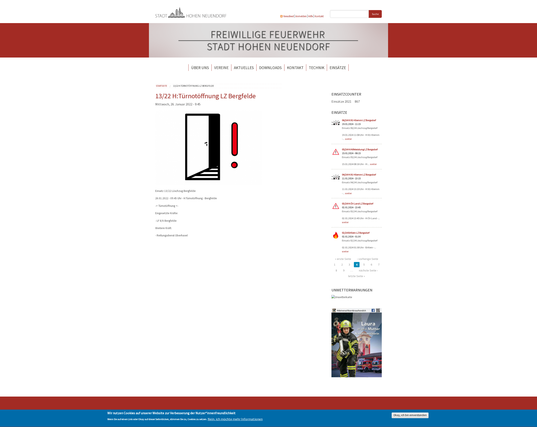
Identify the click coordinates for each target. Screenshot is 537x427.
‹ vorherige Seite (367, 259)
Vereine (221, 67)
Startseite (161, 85)
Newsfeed (288, 16)
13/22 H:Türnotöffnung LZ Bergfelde (193, 85)
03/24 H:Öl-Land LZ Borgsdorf (357, 203)
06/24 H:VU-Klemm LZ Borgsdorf (359, 120)
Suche (375, 14)
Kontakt (319, 16)
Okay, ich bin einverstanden (410, 415)
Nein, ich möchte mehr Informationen (235, 419)
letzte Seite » (356, 276)
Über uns (200, 67)
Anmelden (301, 16)
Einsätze (338, 67)
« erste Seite (343, 259)
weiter (348, 138)
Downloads (270, 67)
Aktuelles (244, 67)
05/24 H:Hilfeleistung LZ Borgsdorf (360, 149)
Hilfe (310, 16)
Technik (316, 67)
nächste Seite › (368, 270)
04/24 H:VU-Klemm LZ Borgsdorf (359, 174)
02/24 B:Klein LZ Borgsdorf (355, 232)
